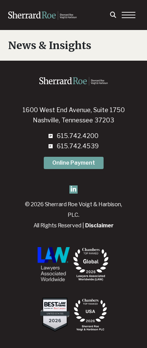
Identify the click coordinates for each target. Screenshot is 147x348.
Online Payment (73, 163)
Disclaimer (99, 225)
